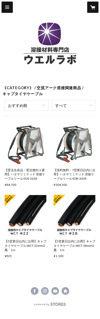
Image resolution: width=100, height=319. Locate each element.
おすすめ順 (17, 105)
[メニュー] (7, 7)
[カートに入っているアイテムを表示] (92, 7)
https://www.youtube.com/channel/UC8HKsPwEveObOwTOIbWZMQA (55, 291)
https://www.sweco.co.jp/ (65, 291)
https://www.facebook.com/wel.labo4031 (34, 291)
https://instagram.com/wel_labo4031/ (45, 291)
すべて (61, 105)
